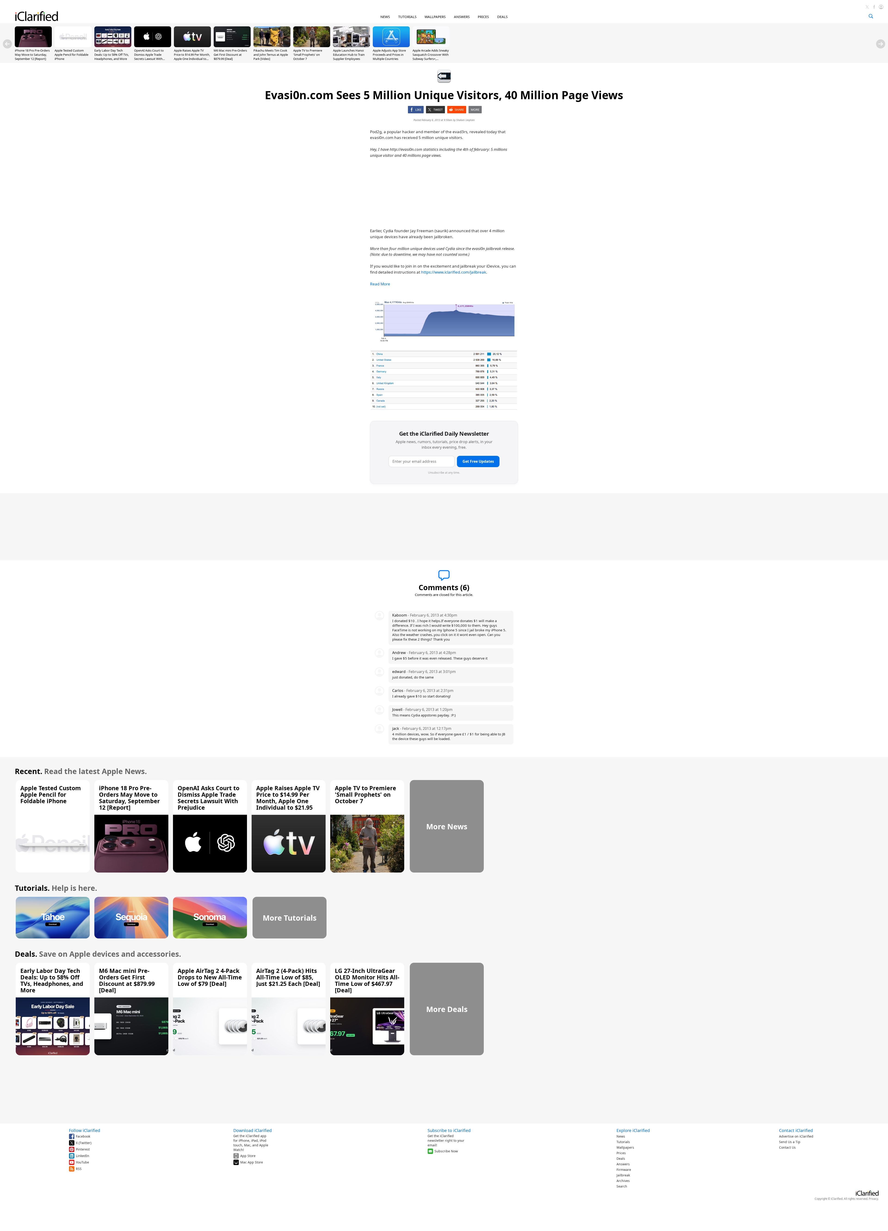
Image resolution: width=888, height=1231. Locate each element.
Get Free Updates (478, 461)
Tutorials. (32, 888)
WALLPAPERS (435, 16)
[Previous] (7, 44)
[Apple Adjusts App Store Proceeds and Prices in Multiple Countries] (391, 45)
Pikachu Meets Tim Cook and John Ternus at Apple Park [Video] (270, 54)
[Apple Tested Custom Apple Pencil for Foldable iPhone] (73, 45)
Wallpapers (625, 1147)
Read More (380, 284)
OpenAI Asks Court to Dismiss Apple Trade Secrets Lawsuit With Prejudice (149, 56)
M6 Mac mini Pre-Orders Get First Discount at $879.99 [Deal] (230, 54)
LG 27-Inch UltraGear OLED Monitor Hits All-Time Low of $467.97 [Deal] (367, 980)
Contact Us (787, 1147)
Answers (623, 1164)
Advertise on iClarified (796, 1136)
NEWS (385, 16)
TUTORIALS (407, 16)
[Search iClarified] (871, 16)
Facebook (83, 1136)
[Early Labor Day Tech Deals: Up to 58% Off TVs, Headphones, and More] (112, 45)
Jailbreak (623, 1175)
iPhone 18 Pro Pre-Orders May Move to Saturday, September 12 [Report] (32, 54)
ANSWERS (462, 16)
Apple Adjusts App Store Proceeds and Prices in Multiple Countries (389, 54)
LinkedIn (82, 1156)
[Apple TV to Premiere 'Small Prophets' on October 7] (311, 45)
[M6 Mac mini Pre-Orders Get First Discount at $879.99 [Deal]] (232, 45)
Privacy (873, 1199)
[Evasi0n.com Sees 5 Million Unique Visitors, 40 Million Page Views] (444, 321)
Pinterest (83, 1149)
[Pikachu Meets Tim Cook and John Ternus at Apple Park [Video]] (271, 45)
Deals (621, 1158)
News (621, 1136)
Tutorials (623, 1142)
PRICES (483, 16)
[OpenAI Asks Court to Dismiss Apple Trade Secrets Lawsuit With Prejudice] (152, 45)
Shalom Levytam (465, 120)
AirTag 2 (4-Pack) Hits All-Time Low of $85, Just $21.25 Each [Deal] (288, 977)
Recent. (28, 771)
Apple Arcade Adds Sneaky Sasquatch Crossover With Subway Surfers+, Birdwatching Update (431, 56)
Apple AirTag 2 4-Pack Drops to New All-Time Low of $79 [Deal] (210, 977)
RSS (79, 1168)
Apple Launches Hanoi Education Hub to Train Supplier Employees (349, 54)
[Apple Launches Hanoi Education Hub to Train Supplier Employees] (351, 45)
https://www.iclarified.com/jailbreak (453, 272)
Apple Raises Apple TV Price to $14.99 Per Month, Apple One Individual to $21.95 (192, 56)
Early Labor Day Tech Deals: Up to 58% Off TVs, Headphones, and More (111, 54)
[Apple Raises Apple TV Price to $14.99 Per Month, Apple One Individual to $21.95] (192, 45)
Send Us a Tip (789, 1142)
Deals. (26, 954)
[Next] (880, 44)
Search (622, 1186)
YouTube (82, 1162)
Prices (621, 1153)
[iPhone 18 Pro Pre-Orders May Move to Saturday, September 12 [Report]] (33, 45)
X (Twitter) (83, 1143)
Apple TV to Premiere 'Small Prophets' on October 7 (307, 54)
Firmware (624, 1169)
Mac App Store (251, 1162)
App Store (248, 1156)
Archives (623, 1181)
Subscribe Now (446, 1151)
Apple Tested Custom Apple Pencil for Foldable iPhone (71, 54)
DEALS (502, 16)
